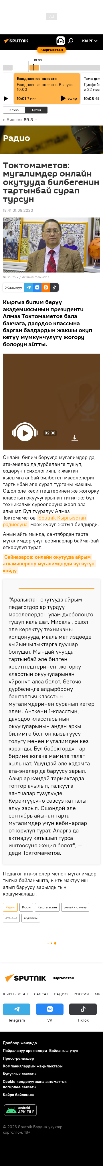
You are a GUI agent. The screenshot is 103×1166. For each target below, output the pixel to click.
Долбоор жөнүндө (20, 1042)
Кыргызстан (47, 907)
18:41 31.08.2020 (18, 210)
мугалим (30, 918)
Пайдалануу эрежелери (25, 1050)
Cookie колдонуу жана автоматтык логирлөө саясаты (35, 1084)
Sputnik (12, 277)
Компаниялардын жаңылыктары (33, 1066)
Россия (81, 993)
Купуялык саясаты (19, 1073)
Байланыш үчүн (63, 1050)
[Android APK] (20, 1110)
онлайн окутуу (75, 907)
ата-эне (11, 918)
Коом (26, 907)
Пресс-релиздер (18, 1058)
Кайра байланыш (18, 1094)
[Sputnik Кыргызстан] (17, 43)
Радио (10, 907)
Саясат (41, 993)
